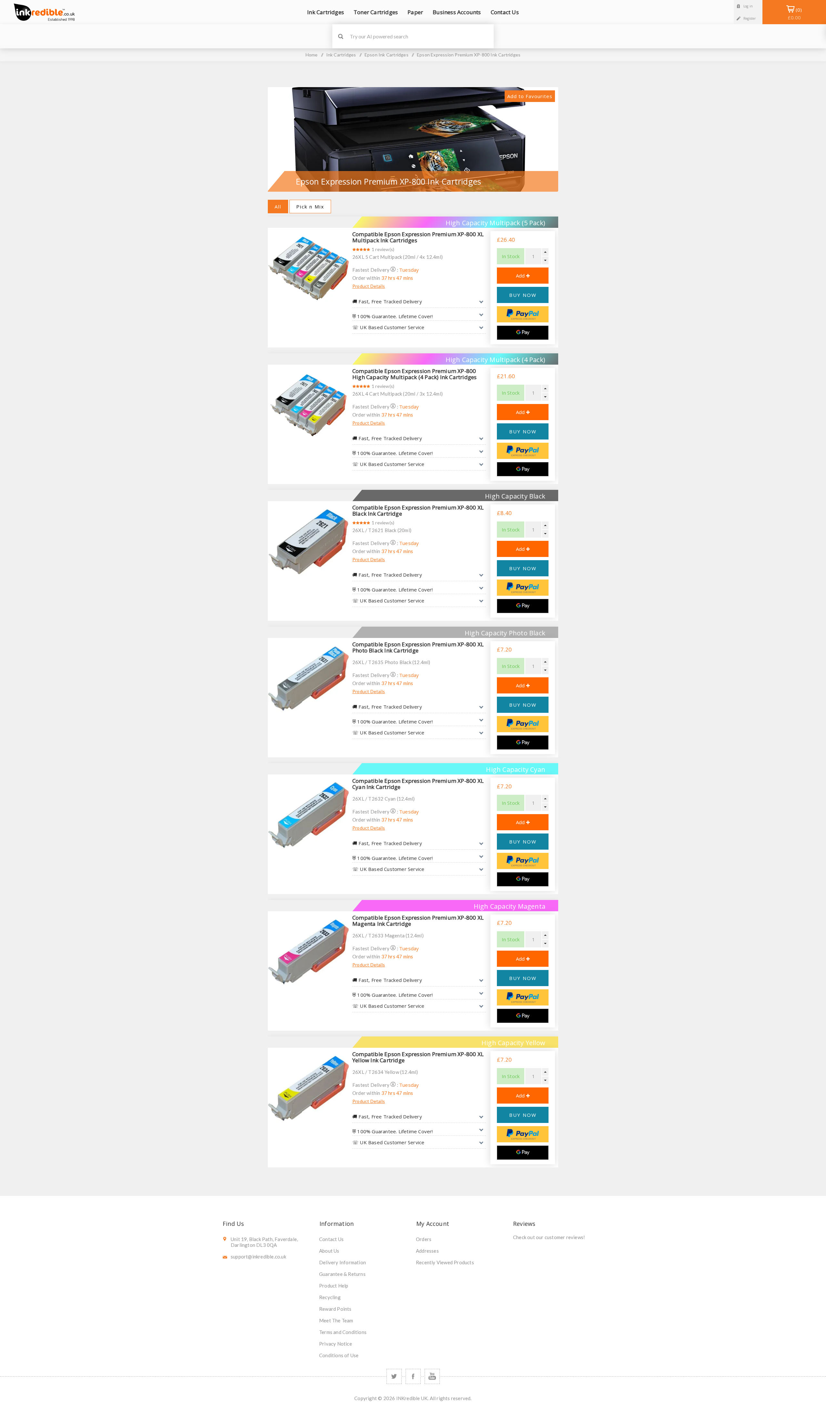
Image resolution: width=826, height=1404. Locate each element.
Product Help (333, 1285)
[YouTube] (432, 1376)
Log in (748, 6)
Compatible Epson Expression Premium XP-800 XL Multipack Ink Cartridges (418, 237)
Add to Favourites (529, 96)
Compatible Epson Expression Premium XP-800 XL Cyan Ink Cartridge (418, 784)
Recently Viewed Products (445, 1262)
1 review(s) (383, 249)
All (278, 206)
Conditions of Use (338, 1355)
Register (749, 18)
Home (312, 54)
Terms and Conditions (343, 1332)
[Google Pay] (523, 333)
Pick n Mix (310, 206)
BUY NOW (523, 295)
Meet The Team (336, 1320)
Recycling (330, 1297)
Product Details (368, 286)
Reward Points (335, 1309)
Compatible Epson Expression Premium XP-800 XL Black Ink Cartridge (418, 510)
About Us (329, 1251)
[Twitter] (394, 1376)
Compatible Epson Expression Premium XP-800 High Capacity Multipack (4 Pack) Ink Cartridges (414, 374)
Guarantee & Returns (342, 1274)
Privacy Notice (335, 1344)
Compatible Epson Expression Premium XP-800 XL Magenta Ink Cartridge (418, 920)
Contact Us (331, 1239)
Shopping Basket (794, 13)
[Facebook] (413, 1376)
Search (340, 36)
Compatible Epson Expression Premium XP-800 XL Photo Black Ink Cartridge (418, 647)
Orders (423, 1239)
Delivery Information (342, 1262)
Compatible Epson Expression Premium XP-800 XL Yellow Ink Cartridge (418, 1057)
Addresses (427, 1251)
